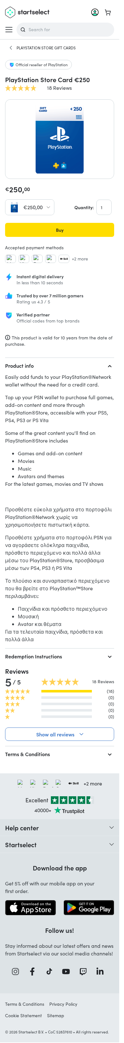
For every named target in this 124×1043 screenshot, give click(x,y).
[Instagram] (17, 971)
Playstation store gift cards (46, 47)
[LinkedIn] (102, 971)
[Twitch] (85, 971)
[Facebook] (34, 971)
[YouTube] (68, 971)
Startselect (21, 844)
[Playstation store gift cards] (11, 48)
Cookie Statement (23, 1015)
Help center (22, 827)
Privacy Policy (63, 1004)
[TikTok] (51, 971)
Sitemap (55, 1015)
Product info (19, 365)
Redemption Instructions (33, 656)
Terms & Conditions (27, 753)
